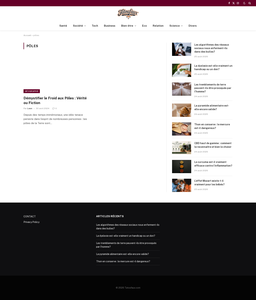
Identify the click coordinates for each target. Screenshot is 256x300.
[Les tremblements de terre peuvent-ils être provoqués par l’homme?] (181, 89)
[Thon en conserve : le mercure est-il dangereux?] (181, 129)
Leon (29, 108)
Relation (158, 25)
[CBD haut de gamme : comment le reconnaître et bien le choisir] (181, 147)
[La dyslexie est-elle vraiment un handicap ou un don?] (181, 70)
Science (174, 25)
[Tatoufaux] (128, 13)
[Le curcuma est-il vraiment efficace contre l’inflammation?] (181, 166)
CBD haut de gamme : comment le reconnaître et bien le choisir (212, 145)
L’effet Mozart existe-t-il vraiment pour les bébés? (209, 182)
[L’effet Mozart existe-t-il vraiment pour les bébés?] (181, 185)
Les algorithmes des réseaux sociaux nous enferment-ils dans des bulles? (211, 48)
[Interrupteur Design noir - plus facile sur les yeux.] (244, 3)
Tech (95, 25)
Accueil (27, 35)
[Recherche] (249, 3)
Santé (63, 25)
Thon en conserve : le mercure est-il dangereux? (212, 126)
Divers (193, 25)
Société (78, 25)
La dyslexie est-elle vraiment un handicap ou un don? (213, 67)
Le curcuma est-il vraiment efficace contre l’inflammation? (213, 164)
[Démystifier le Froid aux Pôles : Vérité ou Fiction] (56, 74)
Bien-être (127, 25)
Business (109, 25)
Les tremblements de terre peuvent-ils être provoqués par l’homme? (212, 88)
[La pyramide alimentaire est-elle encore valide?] (181, 110)
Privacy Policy (31, 222)
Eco (144, 25)
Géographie (31, 91)
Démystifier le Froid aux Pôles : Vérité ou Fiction (55, 100)
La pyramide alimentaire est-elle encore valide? (211, 107)
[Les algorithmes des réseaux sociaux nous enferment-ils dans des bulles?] (181, 49)
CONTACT (30, 216)
